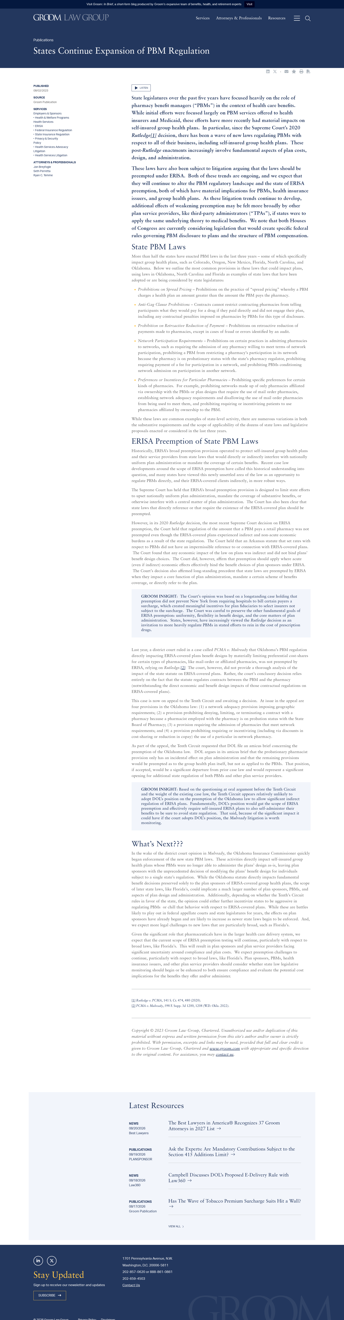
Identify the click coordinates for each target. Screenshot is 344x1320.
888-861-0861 (161, 1272)
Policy (37, 143)
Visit (249, 4)
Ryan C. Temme (43, 175)
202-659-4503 (133, 1278)
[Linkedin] (38, 1261)
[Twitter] (52, 1261)
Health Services (43, 122)
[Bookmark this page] (294, 72)
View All (174, 1226)
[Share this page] (286, 72)
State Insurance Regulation (52, 134)
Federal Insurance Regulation (53, 130)
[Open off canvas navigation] (296, 18)
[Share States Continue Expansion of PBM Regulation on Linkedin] (268, 72)
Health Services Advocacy (51, 147)
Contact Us (131, 1285)
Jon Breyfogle (42, 167)
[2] (183, 668)
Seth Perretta (42, 171)
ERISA (39, 126)
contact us (225, 1055)
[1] (133, 1000)
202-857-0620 (133, 1272)
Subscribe (47, 1295)
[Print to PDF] (309, 72)
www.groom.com (225, 1049)
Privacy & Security (46, 138)
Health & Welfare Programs (52, 117)
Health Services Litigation (51, 155)
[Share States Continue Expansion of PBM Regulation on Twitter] (275, 72)
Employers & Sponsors (47, 113)
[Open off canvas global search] (308, 18)
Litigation (39, 151)
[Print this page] (301, 72)
